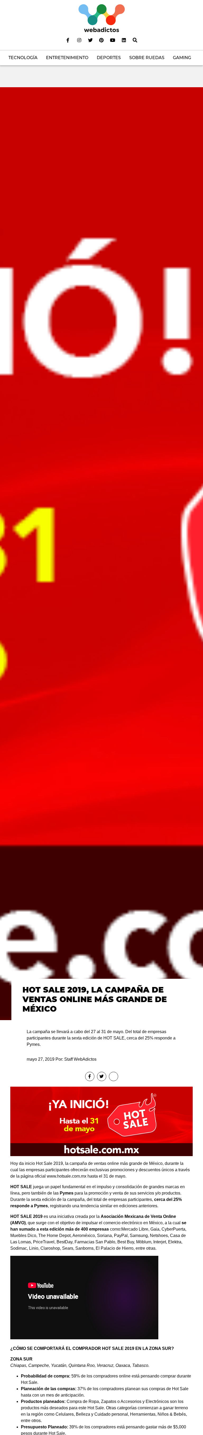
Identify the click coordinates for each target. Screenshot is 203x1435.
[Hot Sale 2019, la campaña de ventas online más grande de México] (101, 553)
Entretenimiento (67, 57)
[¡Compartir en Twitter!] (101, 1076)
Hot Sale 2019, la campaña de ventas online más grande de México (94, 999)
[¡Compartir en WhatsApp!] (113, 1076)
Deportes (109, 57)
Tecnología (23, 57)
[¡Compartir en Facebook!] (89, 1076)
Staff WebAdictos (80, 1059)
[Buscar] (135, 40)
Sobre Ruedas (146, 57)
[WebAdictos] (102, 18)
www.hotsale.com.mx (66, 1176)
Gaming (182, 57)
